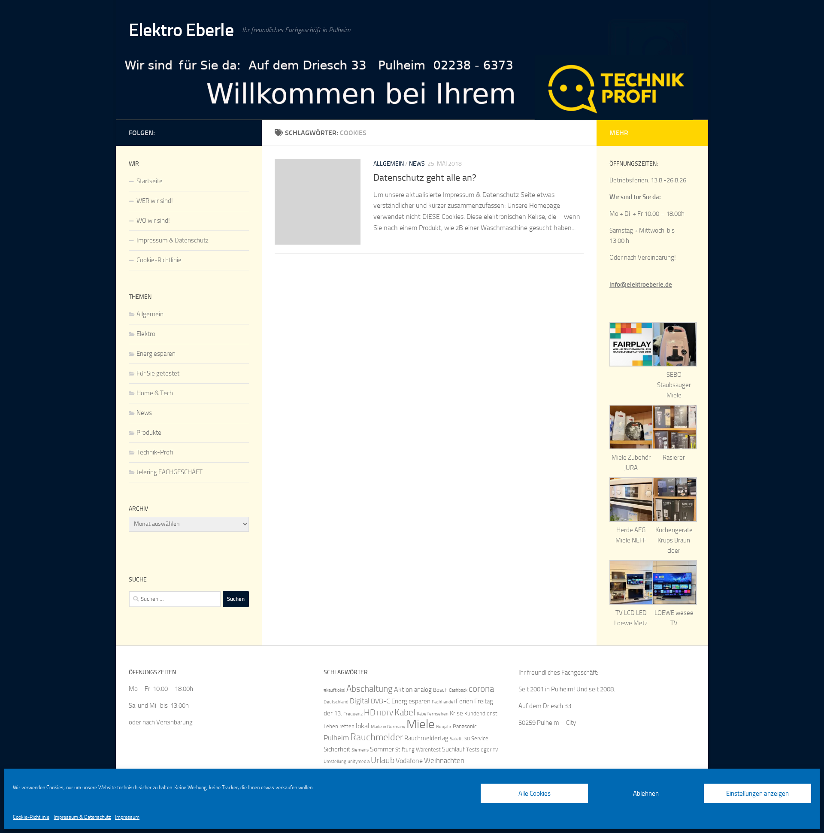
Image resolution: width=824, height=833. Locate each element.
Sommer (382, 749)
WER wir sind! (154, 201)
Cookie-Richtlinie (31, 817)
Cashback (458, 690)
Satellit (456, 739)
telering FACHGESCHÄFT (169, 472)
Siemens (360, 750)
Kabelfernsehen (432, 714)
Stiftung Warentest (418, 749)
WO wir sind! (153, 220)
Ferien (464, 701)
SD (467, 739)
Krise (456, 713)
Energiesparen (156, 353)
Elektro (145, 334)
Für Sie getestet (157, 373)
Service (479, 738)
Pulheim (336, 737)
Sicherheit (337, 749)
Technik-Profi (154, 452)
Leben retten (339, 726)
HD (370, 713)
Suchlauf (453, 749)
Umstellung (335, 761)
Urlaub (382, 760)
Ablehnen (646, 793)
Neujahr (443, 727)
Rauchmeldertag (426, 738)
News (417, 163)
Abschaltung (369, 688)
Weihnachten (444, 760)
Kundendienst (480, 713)
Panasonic (465, 726)
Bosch (440, 690)
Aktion (403, 689)
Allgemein (388, 163)
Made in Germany (388, 727)
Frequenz (353, 714)
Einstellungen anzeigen (757, 793)
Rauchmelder (376, 737)
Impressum (127, 817)
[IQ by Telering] (244, 131)
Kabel (404, 712)
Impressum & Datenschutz (82, 817)
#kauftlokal (334, 690)
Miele (420, 724)
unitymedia (359, 761)
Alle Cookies (534, 793)
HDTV (385, 713)
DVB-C (380, 701)
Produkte (148, 432)
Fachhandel (443, 702)
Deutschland (336, 702)
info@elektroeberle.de (640, 284)
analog (423, 690)
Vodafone (409, 761)
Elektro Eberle (181, 30)
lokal (363, 726)
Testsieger (478, 749)
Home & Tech (154, 393)
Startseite (149, 181)
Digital (360, 701)
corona (481, 688)
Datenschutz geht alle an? (424, 177)
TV (495, 750)
